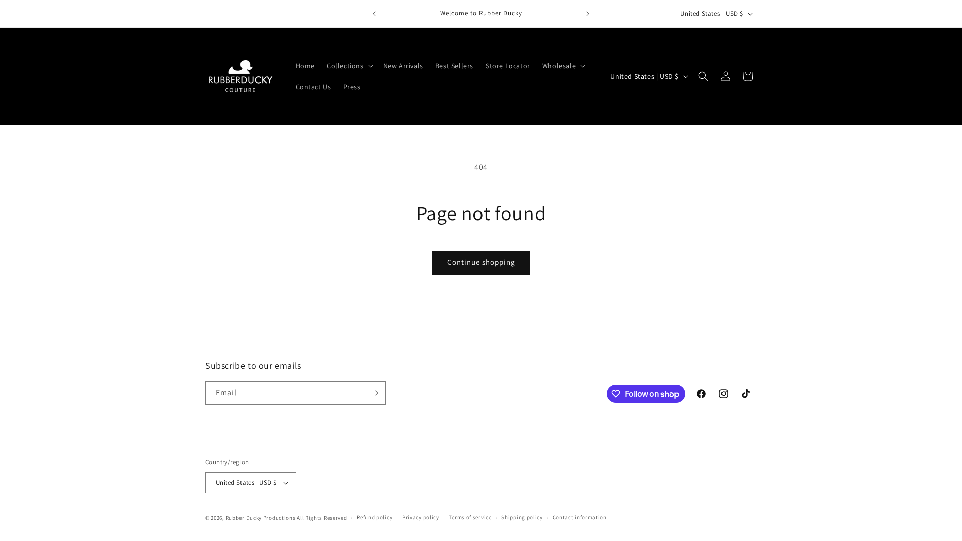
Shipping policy (522, 517)
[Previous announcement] (374, 13)
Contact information (580, 517)
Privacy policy (420, 517)
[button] (349, 65)
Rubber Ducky (244, 517)
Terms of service (470, 517)
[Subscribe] (374, 393)
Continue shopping (481, 262)
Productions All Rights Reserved (305, 517)
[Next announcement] (588, 13)
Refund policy (374, 517)
